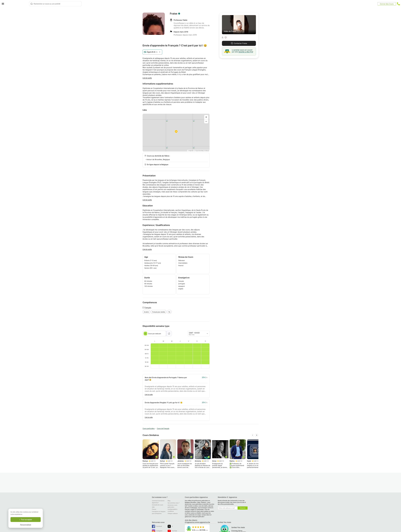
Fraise (173, 14)
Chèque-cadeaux (173, 513)
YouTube (174, 531)
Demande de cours (157, 505)
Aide (153, 507)
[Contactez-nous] (398, 3)
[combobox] (55, 3)
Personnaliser (25, 525)
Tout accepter (26, 519)
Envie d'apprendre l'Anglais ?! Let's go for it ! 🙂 (163, 402)
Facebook (159, 526)
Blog (169, 500)
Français (147, 307)
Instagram (159, 531)
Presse (154, 509)
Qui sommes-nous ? (173, 503)
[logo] (17, 4)
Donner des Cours (387, 4)
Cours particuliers (149, 428)
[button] (226, 37)
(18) (154, 461)
